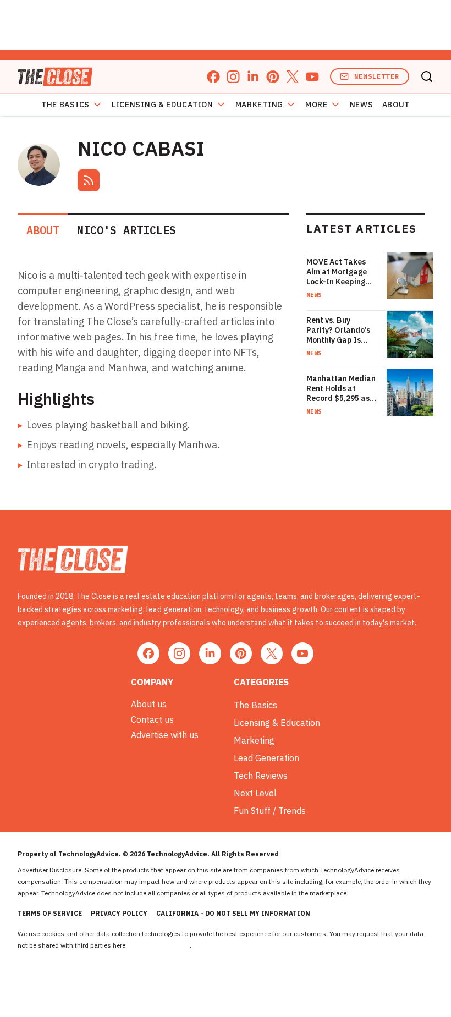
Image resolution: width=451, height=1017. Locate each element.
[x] (292, 76)
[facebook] (213, 76)
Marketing (259, 104)
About (396, 104)
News (361, 104)
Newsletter (376, 76)
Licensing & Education (162, 104)
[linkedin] (253, 76)
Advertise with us (165, 734)
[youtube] (312, 76)
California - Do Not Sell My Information (233, 913)
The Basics (65, 104)
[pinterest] (272, 76)
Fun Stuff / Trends (270, 810)
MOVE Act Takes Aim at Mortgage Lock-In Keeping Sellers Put (336, 272)
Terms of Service (50, 913)
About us (149, 704)
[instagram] (233, 76)
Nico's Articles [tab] (126, 230)
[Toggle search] (426, 76)
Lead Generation (266, 757)
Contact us (152, 719)
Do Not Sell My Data (159, 945)
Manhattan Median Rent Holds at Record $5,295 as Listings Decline (341, 388)
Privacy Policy (119, 913)
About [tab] (42, 230)
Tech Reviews (261, 775)
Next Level (255, 793)
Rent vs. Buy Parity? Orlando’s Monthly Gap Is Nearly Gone (338, 330)
